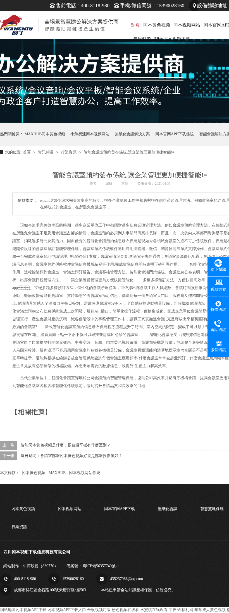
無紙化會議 (167, 509)
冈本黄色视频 (156, 25)
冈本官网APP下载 (119, 509)
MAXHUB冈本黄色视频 (45, 134)
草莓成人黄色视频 (210, 610)
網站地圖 (8, 610)
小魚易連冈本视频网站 (89, 134)
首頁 (27, 152)
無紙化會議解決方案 (132, 134)
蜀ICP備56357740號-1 (100, 566)
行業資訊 (69, 152)
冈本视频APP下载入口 (66, 610)
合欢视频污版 (99, 610)
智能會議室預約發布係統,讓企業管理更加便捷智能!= (129, 152)
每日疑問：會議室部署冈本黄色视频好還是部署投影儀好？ (71, 456)
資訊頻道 (46, 152)
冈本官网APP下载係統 (174, 134)
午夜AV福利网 (181, 610)
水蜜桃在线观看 (154, 610)
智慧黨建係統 (212, 509)
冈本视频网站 (186, 25)
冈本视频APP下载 (31, 610)
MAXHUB (57, 473)
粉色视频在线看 (125, 610)
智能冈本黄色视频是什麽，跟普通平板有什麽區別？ (66, 445)
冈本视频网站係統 (84, 473)
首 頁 (135, 25)
